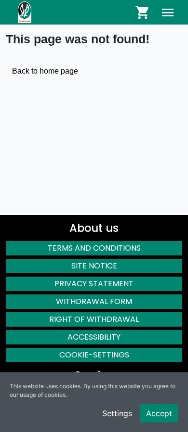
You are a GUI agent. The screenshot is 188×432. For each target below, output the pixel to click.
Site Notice (94, 265)
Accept (159, 413)
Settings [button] (117, 413)
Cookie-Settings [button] (94, 354)
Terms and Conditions (94, 248)
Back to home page (45, 71)
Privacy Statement (94, 283)
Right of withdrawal (94, 319)
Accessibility (94, 337)
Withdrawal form (94, 301)
